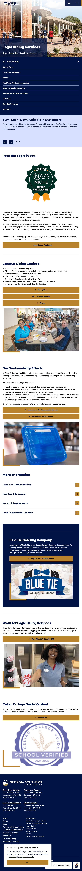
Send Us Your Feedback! (42, 245)
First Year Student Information (16, 83)
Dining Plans (8, 67)
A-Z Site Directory (10, 833)
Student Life (13, 53)
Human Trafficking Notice (35, 836)
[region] (27, 855)
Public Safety (31, 818)
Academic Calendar (11, 841)
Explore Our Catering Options (42, 559)
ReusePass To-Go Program (42, 416)
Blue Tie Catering (10, 104)
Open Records (31, 831)
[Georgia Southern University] (10, 4)
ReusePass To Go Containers (15, 93)
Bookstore (7, 836)
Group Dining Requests (15, 503)
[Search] (69, 3)
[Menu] (77, 3)
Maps (5, 824)
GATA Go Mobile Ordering (14, 88)
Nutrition (6, 99)
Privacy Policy (32, 854)
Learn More (42, 717)
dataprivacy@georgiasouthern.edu (21, 857)
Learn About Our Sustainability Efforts (43, 410)
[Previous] (5, 142)
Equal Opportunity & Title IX (36, 821)
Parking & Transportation (13, 827)
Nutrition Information (14, 494)
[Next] (11, 142)
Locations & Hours (43, 296)
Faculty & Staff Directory (13, 830)
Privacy (28, 834)
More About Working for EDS (42, 639)
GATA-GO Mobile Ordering (17, 484)
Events (5, 821)
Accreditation (31, 826)
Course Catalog (9, 839)
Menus (5, 78)
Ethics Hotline (31, 828)
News (5, 818)
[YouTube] (52, 861)
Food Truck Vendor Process (18, 512)
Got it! (28, 862)
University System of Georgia (36, 823)
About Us (7, 109)
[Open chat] (76, 865)
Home (5, 53)
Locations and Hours (12, 72)
